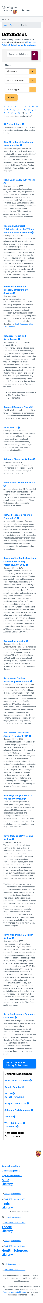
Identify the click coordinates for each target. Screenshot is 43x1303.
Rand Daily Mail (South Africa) (19, 180)
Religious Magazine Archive (18, 459)
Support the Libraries (12, 1175)
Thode (7, 1229)
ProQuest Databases (15, 1103)
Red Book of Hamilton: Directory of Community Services (15, 289)
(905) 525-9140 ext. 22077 (14, 1199)
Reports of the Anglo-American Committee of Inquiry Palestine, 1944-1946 (19, 561)
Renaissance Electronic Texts (19, 482)
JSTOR (8, 1093)
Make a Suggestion (11, 1170)
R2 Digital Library (12, 124)
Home (7, 19)
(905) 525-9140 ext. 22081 (14, 1223)
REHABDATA (10, 427)
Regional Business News (16, 407)
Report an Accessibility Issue (14, 1292)
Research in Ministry (14, 641)
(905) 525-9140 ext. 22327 (14, 1270)
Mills (7, 1182)
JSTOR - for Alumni (14, 1097)
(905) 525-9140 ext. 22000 (14, 1246)
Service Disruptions (11, 1166)
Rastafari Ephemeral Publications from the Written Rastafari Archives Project (18, 229)
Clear (11, 97)
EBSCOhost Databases (16, 1080)
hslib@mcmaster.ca (12, 1264)
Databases (14, 25)
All (5, 106)
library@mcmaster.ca (12, 1194)
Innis (7, 1205)
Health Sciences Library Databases (17, 1064)
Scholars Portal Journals (17, 1110)
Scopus (8, 1116)
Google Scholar (12, 1087)
